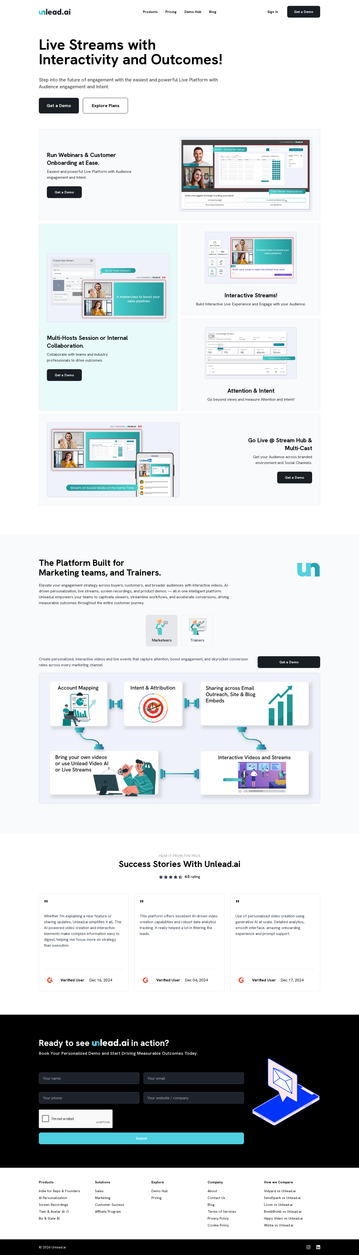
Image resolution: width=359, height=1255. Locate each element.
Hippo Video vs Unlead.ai (283, 1218)
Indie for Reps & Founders (59, 1191)
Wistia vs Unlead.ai (278, 1225)
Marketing (102, 1198)
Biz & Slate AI (49, 1218)
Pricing (171, 12)
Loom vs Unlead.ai (278, 1204)
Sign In (272, 12)
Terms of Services (222, 1211)
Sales (99, 1191)
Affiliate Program (108, 1211)
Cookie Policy (218, 1225)
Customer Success (109, 1204)
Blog (212, 12)
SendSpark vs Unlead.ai (282, 1198)
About (212, 1191)
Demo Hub (192, 12)
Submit (141, 1138)
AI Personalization (53, 1198)
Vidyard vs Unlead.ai (280, 1191)
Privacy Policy (218, 1218)
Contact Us (216, 1198)
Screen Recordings (53, 1204)
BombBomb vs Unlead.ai (282, 1211)
